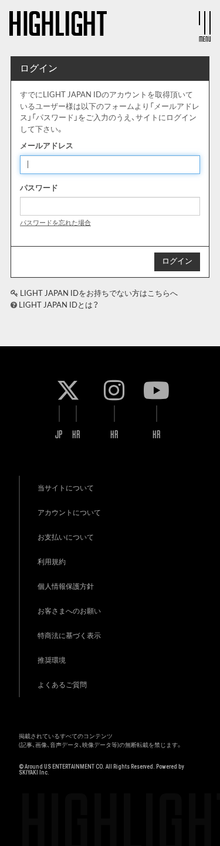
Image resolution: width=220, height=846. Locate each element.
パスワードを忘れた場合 (55, 223)
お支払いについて (66, 537)
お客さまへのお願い (69, 611)
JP (59, 434)
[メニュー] (205, 23)
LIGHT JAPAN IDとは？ (59, 305)
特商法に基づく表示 (69, 635)
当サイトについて (66, 488)
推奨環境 (52, 660)
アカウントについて (69, 512)
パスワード (39, 188)
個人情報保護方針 (66, 586)
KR (76, 434)
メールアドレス (46, 146)
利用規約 (52, 561)
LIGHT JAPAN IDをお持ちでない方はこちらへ (99, 294)
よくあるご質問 (62, 684)
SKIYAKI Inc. (34, 772)
